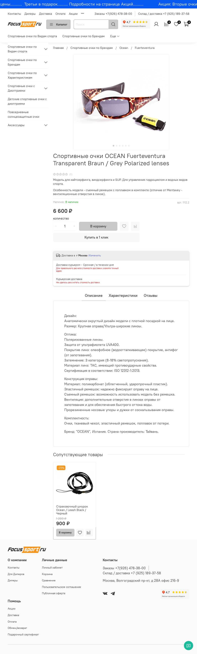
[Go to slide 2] (116, 145)
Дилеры (30, 14)
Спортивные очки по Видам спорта (32, 36)
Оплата (60, 14)
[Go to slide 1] (113, 145)
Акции (73, 14)
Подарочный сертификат (23, 634)
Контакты (14, 14)
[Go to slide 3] (119, 145)
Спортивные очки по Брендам (83, 36)
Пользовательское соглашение (61, 587)
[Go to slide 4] (123, 145)
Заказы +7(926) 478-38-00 (113, 14)
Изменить (94, 255)
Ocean (123, 48)
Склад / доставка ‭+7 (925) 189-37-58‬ (132, 573)
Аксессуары (16, 125)
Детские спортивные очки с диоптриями (27, 101)
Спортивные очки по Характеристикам (22, 75)
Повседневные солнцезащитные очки (23, 114)
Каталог (61, 24)
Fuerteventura (144, 48)
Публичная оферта (53, 593)
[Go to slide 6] (129, 145)
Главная (58, 48)
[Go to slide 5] (126, 145)
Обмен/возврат (17, 628)
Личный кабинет (52, 567)
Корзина (47, 574)
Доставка (45, 14)
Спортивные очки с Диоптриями (21, 88)
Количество (61, 218)
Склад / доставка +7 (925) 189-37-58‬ (163, 14)
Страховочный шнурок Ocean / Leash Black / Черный (72, 509)
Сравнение (49, 580)
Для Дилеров (16, 574)
